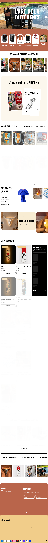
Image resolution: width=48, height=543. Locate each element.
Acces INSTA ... (23, 478)
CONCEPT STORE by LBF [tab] (43, 126)
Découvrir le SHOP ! (23, 179)
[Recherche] (43, 4)
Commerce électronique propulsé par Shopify (41, 535)
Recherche (31, 522)
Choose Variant (8, 346)
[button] (46, 4)
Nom (24, 495)
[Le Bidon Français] (24, 5)
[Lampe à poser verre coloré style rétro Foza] (37, 193)
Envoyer (24, 512)
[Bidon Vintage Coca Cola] (18, 163)
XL (5, 343)
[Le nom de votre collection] (4, 41)
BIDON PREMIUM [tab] (27, 126)
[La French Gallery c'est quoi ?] (8, 431)
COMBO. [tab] (37, 126)
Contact (31, 525)
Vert (6, 339)
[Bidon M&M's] (29, 163)
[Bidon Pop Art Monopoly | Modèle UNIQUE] (41, 163)
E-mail (36, 495)
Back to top (44, 540)
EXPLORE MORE (23, 448)
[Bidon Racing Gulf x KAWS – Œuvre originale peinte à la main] (29, 138)
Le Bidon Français (34, 535)
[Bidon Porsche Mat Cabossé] (6, 163)
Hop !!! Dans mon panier (22, 224)
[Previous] (34, 184)
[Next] (37, 184)
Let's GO (25, 111)
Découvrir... (23, 22)
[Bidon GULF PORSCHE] (6, 138)
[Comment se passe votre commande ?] (39, 431)
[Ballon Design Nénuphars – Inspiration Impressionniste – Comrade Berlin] (38, 65)
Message (24, 499)
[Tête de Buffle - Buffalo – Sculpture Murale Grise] (14, 65)
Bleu (2, 339)
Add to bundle (8, 273)
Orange (10, 339)
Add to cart (39, 292)
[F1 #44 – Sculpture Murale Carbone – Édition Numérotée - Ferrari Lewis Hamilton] (8, 392)
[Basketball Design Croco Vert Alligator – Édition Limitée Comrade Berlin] (26, 65)
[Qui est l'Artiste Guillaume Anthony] (24, 431)
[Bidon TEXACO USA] (41, 138)
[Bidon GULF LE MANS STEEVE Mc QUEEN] (18, 138)
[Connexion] (45, 5)
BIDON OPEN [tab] (32, 126)
